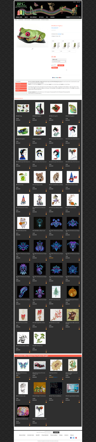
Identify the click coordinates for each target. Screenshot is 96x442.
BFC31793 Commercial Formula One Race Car (39, 373)
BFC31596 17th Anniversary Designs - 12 (40, 300)
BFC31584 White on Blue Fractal (39, 230)
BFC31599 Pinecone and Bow (22, 322)
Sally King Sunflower (53, 372)
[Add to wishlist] (29, 120)
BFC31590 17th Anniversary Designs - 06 (73, 254)
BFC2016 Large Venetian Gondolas (72, 396)
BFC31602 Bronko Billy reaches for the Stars (72, 323)
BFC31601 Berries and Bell (54, 322)
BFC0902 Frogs (19, 116)
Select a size (54, 59)
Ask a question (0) (54, 27)
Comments (18, 86)
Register (78, 2)
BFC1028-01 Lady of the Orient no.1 (56, 138)
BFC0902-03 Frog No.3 (53, 116)
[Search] (79, 17)
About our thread (22, 435)
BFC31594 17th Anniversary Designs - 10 (73, 277)
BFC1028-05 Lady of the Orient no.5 (56, 161)
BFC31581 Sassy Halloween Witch (55, 207)
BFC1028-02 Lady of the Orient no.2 (72, 138)
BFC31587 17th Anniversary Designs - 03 (23, 254)
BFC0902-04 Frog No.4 (70, 116)
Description (18, 81)
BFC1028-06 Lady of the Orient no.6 (72, 161)
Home (16, 19)
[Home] (22, 5)
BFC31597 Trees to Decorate (54, 299)
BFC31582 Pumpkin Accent (71, 207)
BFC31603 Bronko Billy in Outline (22, 345)
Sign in (74, 2)
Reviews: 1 (55, 377)
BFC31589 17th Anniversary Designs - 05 (56, 254)
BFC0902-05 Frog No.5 (20, 138)
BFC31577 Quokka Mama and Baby (56, 184)
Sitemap (60, 435)
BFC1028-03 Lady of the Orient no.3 (23, 161)
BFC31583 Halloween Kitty (21, 230)
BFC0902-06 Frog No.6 (37, 138)
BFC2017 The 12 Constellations (55, 396)
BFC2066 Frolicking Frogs (38, 345)
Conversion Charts (30, 435)
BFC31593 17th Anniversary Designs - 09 (56, 277)
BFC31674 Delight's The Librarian (39, 396)
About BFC (38, 435)
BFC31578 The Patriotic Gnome (72, 184)
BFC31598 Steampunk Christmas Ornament (72, 300)
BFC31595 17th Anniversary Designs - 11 (23, 300)
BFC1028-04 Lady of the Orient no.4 (39, 161)
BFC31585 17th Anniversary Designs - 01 (56, 231)
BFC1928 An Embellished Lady (22, 418)
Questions (18, 88)
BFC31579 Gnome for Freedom (22, 207)
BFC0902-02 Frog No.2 (37, 116)
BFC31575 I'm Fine (19, 184)
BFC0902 (59, 34)
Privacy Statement (45, 435)
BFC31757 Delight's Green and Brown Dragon (72, 373)
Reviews (17, 90)
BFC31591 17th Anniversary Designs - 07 (23, 277)
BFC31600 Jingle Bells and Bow (39, 322)
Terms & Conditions (53, 435)
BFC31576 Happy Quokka (38, 184)
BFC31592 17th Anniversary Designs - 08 (40, 277)
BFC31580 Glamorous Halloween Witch (39, 208)
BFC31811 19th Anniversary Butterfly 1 (21, 373)
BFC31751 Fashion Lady (20, 396)
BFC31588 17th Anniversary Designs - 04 (40, 254)
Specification (18, 83)
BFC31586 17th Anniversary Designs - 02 (73, 231)
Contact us (66, 435)
